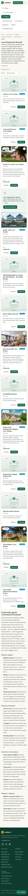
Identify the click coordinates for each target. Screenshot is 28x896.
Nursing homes (5, 857)
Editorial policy (5, 881)
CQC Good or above (7, 21)
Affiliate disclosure (11, 893)
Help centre (18, 859)
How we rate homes (6, 883)
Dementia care (5, 859)
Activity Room (18, 21)
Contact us (18, 857)
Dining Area (5, 24)
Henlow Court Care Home (13, 164)
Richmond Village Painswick (10, 475)
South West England (6, 36)
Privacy (3, 893)
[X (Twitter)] (6, 844)
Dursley (6, 513)
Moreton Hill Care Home (10, 350)
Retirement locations (6, 867)
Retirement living (5, 864)
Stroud (6, 96)
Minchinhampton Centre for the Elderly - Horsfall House (13, 277)
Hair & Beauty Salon (7, 28)
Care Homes (10, 34)
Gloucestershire (18, 36)
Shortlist (13, 106)
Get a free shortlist (10, 207)
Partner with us (19, 854)
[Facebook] (9, 844)
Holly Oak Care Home (9, 231)
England (17, 34)
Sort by (3, 72)
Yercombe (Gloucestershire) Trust (10, 591)
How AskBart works (6, 876)
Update (7, 16)
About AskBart (19, 852)
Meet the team (5, 878)
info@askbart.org (5, 840)
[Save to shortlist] (24, 78)
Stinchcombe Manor (11, 511)
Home (2, 34)
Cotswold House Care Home (9, 130)
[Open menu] (25, 2)
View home (21, 106)
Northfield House (10, 394)
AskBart (7, 2)
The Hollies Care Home (9, 545)
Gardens (13, 24)
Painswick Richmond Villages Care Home (10, 429)
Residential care (5, 854)
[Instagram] (2, 844)
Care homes (4, 852)
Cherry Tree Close (10, 94)
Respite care (4, 862)
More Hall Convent (10, 314)
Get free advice (18, 2)
